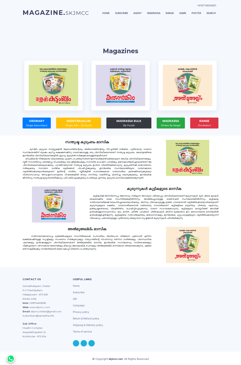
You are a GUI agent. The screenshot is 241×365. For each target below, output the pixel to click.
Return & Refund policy (86, 318)
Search (211, 13)
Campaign (79, 305)
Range (170, 13)
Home (106, 13)
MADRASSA (171, 123)
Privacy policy (81, 311)
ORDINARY (36, 123)
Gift (75, 298)
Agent (137, 13)
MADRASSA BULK (128, 123)
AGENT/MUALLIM (78, 123)
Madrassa (153, 13)
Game (182, 13)
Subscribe (121, 13)
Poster (196, 13)
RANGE (204, 123)
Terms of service (82, 331)
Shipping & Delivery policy (88, 324)
